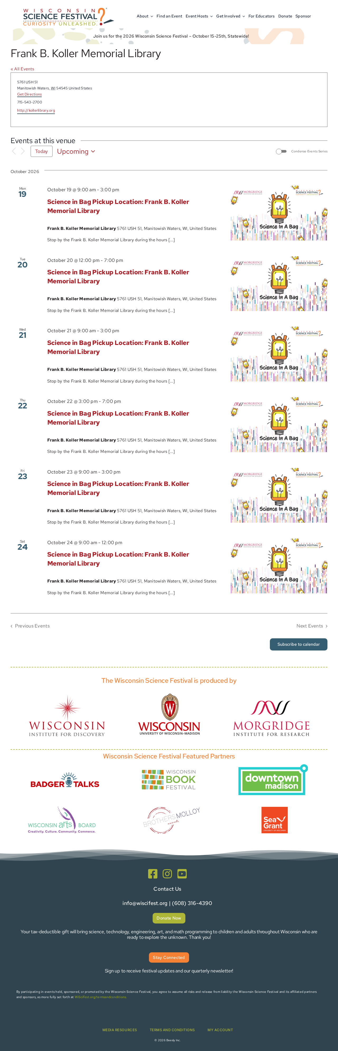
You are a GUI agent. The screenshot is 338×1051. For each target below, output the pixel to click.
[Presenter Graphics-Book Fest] (169, 768)
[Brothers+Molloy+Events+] (172, 800)
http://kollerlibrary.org (36, 110)
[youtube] (182, 873)
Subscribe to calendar (299, 644)
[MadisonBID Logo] (273, 766)
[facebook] (152, 873)
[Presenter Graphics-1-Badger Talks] (65, 769)
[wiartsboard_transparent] (61, 806)
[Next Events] (23, 151)
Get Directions (29, 94)
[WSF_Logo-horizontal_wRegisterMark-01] (68, 6)
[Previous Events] (14, 151)
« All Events (22, 69)
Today (41, 151)
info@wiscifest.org (145, 903)
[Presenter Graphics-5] (274, 809)
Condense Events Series (309, 151)
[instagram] (167, 873)
